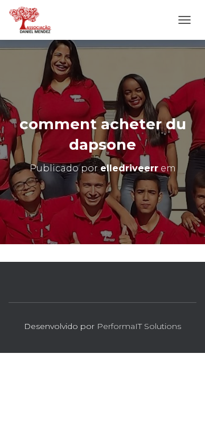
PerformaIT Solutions (139, 326)
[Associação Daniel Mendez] (35, 20)
